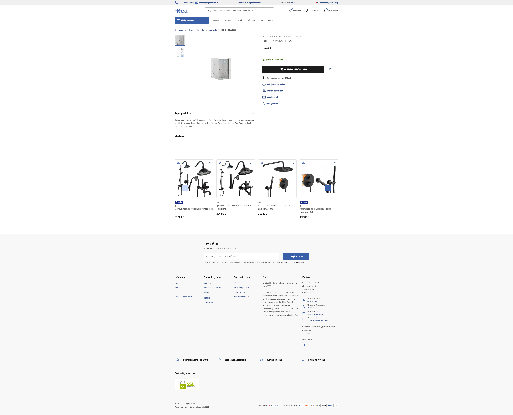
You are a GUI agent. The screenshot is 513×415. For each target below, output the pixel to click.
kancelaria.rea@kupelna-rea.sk (317, 321)
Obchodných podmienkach (295, 262)
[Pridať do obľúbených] (209, 163)
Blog (336, 2)
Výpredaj (251, 20)
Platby (206, 292)
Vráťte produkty (240, 292)
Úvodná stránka (180, 30)
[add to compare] (178, 163)
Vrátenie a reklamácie (212, 288)
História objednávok (241, 288)
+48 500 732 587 (312, 308)
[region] (180, 69)
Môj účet (237, 283)
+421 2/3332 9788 (186, 2)
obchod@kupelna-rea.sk (208, 2)
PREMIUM (217, 20)
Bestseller (240, 20)
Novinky (228, 20)
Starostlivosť (209, 302)
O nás (261, 20)
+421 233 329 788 (313, 301)
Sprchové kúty (194, 30)
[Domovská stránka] (182, 11)
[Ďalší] (328, 188)
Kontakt (271, 20)
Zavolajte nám (272, 103)
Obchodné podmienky (183, 297)
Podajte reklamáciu (241, 297)
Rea (176, 206)
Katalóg (207, 298)
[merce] (206, 407)
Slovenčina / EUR (326, 2)
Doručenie (208, 283)
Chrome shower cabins (209, 30)
